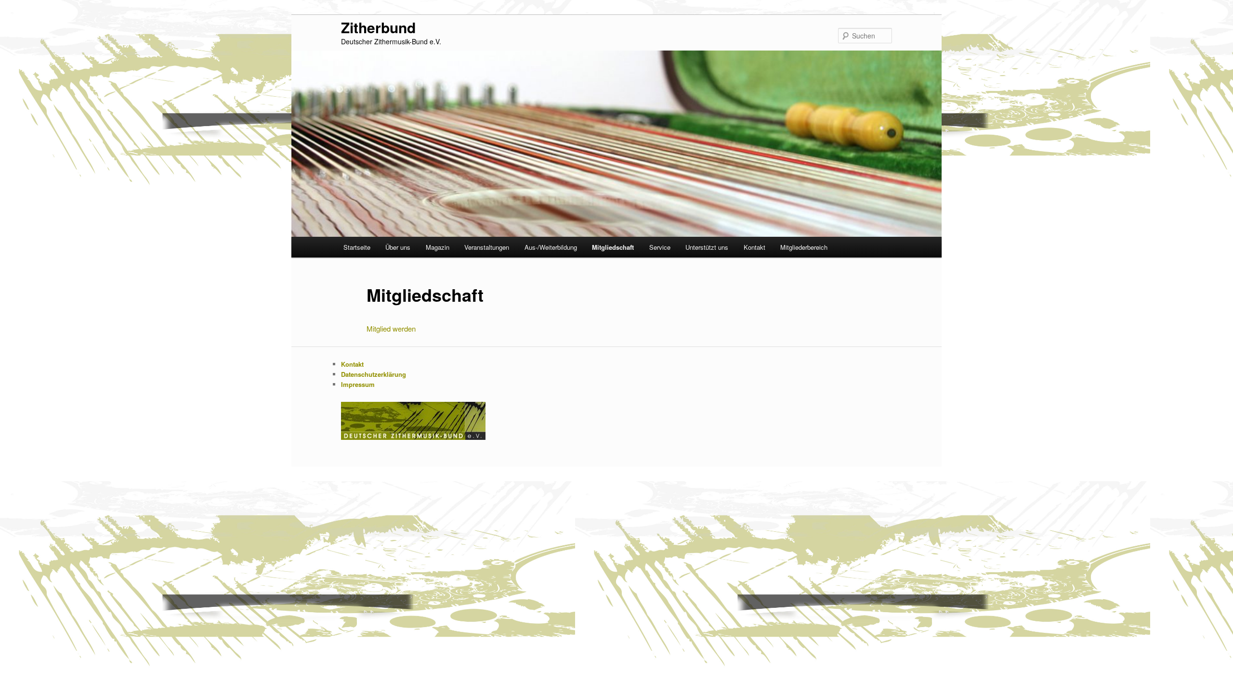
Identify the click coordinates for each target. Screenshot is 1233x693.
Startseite (356, 247)
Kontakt (754, 247)
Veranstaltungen (486, 247)
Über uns (397, 247)
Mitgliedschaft (613, 247)
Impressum (358, 384)
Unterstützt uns (706, 247)
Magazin (437, 247)
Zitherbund (378, 27)
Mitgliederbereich (803, 247)
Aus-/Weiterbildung (551, 247)
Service (659, 247)
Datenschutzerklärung (373, 374)
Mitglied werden (391, 328)
